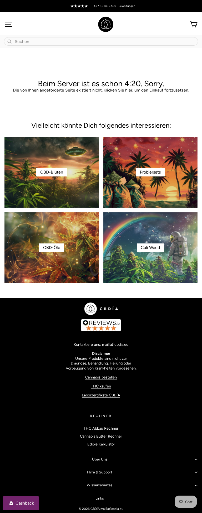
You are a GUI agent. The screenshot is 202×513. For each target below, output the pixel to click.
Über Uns (100, 459)
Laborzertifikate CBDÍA (101, 395)
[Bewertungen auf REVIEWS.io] (101, 325)
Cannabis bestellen (101, 377)
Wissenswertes (100, 485)
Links (99, 498)
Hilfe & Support (99, 472)
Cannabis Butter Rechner (101, 436)
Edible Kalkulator (101, 444)
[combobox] (101, 41)
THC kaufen (101, 386)
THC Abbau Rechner (101, 428)
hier (128, 90)
